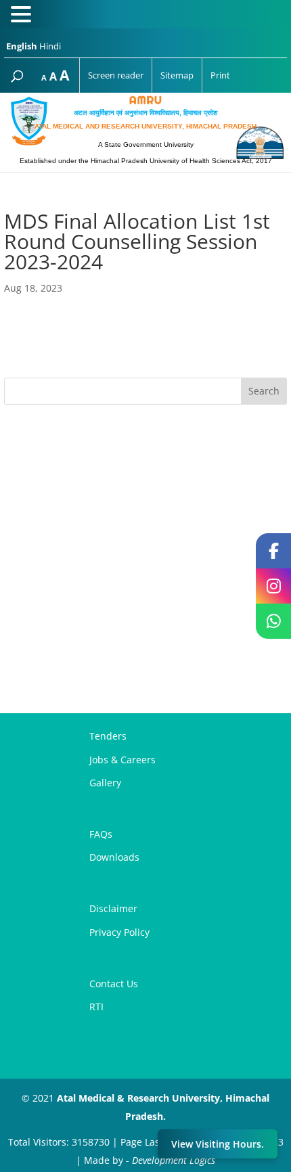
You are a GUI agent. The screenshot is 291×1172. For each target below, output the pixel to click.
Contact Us (113, 983)
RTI (96, 1006)
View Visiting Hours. (217, 1143)
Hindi (50, 46)
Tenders (108, 735)
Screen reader (115, 75)
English (21, 46)
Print (220, 75)
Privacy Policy (119, 932)
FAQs (100, 834)
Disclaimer (113, 908)
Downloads (114, 857)
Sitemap (177, 75)
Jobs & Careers (122, 759)
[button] (23, 15)
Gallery (105, 782)
